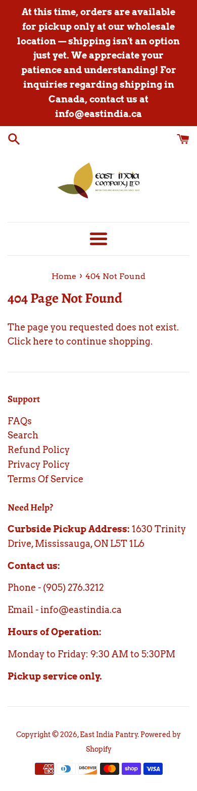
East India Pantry (109, 734)
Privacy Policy (39, 464)
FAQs (20, 421)
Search (23, 435)
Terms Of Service (45, 479)
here (43, 341)
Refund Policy (39, 449)
